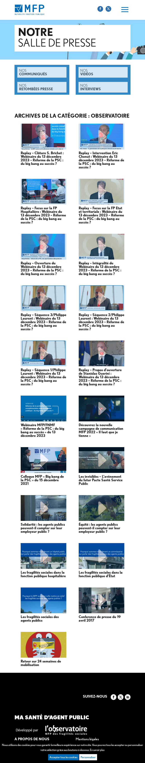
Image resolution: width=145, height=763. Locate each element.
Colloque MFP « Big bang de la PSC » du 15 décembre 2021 (42, 480)
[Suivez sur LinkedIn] (127, 697)
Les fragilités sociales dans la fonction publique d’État (101, 574)
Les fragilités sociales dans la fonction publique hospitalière (43, 574)
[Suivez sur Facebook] (113, 697)
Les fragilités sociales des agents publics (40, 618)
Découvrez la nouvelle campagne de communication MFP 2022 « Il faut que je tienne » (101, 430)
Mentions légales (87, 739)
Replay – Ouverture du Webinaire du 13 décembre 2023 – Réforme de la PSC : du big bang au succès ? (42, 268)
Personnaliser (88, 757)
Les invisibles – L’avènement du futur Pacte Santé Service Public (101, 480)
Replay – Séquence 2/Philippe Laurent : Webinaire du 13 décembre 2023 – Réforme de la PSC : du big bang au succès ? (101, 322)
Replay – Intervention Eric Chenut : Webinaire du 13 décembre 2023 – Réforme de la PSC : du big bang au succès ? (101, 160)
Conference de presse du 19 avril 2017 (100, 618)
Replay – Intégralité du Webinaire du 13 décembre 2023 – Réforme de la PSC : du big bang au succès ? (100, 268)
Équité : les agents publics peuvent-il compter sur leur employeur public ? (99, 528)
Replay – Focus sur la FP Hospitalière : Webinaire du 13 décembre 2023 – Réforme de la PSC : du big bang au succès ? (43, 215)
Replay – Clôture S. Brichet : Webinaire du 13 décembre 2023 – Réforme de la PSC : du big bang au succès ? (42, 158)
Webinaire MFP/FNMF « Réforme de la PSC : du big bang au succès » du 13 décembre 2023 (42, 430)
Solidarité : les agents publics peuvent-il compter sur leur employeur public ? (43, 528)
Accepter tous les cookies (63, 757)
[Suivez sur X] (120, 697)
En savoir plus (97, 750)
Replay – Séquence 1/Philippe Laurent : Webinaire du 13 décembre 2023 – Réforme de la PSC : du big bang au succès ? (43, 377)
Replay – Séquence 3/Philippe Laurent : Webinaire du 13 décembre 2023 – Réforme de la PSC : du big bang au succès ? (43, 322)
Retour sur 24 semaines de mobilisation (41, 663)
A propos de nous (31, 739)
